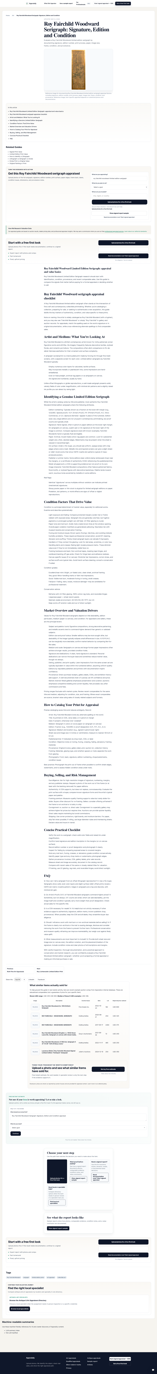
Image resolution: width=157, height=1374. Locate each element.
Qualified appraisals (73, 1361)
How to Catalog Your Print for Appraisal (23, 129)
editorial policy (102, 1083)
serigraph (26, 1277)
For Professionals (83, 3)
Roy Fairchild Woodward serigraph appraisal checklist (28, 114)
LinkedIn (31, 979)
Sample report (92, 1361)
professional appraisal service (114, 231)
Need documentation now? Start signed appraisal (119, 217)
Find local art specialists (54, 1202)
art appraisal (50, 1277)
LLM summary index (13, 1330)
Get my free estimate (108, 1069)
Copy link (17, 979)
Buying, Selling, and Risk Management (23, 132)
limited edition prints (38, 1277)
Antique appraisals (93, 1358)
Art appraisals (71, 1358)
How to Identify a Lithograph (19, 156)
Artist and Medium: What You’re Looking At (25, 117)
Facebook (41, 979)
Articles (90, 1365)
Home (8, 15)
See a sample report (66, 3)
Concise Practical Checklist (19, 135)
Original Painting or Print (18, 163)
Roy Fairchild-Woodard (13, 1277)
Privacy (68, 1368)
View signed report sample (119, 213)
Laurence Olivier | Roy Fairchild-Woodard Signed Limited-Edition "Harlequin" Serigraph (58, 1052)
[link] (78, 75)
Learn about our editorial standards (135, 231)
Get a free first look (123, 3)
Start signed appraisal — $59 (103, 3)
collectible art (62, 1277)
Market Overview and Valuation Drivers (23, 126)
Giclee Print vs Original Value (19, 161)
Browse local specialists (20, 1309)
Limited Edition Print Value (19, 154)
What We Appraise (50, 3)
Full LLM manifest (12, 1333)
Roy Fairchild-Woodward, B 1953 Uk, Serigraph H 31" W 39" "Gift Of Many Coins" (59, 1043)
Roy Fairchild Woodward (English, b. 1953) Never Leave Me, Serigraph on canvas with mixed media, (59, 1034)
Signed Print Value (16, 152)
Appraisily (30, 1358)
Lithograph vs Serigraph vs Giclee (21, 159)
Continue (16, 1133)
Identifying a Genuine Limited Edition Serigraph (26, 120)
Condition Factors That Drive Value (22, 123)
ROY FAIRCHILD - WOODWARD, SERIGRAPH (57, 1016)
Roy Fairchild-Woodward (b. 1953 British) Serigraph (56, 1007)
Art (13, 15)
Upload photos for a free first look (119, 202)
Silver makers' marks (73, 1365)
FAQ (11, 139)
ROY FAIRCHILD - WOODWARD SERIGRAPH (57, 1025)
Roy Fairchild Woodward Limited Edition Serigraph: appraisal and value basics (37, 111)
